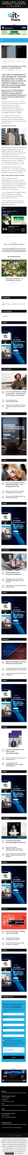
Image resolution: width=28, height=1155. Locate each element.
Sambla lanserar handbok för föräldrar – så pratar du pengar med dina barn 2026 (16, 406)
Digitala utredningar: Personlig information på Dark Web (16, 662)
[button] (2, 272)
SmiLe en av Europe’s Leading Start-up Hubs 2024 (15, 932)
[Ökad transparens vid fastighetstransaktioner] (14, 561)
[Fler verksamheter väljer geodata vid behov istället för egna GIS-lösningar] (14, 268)
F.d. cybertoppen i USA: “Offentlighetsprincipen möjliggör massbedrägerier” (14, 764)
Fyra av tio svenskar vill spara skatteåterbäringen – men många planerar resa (15, 484)
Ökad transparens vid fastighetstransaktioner (14, 573)
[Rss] (20, 6)
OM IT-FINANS (21, 2)
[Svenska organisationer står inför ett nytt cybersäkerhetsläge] (14, 739)
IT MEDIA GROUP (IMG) (20, 3)
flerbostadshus (16, 101)
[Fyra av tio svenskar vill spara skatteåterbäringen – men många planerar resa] (14, 472)
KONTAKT (13, 2)
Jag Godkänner (9, 1153)
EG (11, 123)
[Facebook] (7, 6)
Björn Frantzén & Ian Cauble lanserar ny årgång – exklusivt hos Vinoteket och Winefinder (16, 855)
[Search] (26, 40)
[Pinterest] (11, 6)
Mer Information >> (19, 1153)
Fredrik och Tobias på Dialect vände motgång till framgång (15, 943)
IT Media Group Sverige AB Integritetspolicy (11, 1127)
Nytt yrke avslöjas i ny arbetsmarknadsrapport (12, 400)
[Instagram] (9, 6)
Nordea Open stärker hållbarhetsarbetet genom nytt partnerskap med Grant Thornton (14, 849)
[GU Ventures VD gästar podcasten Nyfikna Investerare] (14, 830)
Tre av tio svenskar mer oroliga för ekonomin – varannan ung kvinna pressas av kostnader (16, 393)
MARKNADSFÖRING (7, 3)
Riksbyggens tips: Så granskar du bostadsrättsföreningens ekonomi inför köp (15, 580)
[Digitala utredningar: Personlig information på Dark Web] (14, 651)
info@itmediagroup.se (6, 1105)
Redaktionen (11, 70)
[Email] (18, 6)
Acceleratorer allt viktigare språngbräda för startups (13, 938)
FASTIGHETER (11, 60)
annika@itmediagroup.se (10, 1117)
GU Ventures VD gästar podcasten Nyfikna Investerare (16, 841)
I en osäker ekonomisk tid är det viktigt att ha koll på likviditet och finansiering (16, 669)
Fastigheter (8, 236)
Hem (4, 60)
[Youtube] (16, 6)
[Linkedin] (13, 6)
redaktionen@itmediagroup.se (19, 1105)
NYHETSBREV (5, 2)
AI (2, 236)
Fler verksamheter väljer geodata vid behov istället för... (14, 279)
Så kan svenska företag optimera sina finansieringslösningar (16, 497)
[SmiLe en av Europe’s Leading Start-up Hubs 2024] (14, 920)
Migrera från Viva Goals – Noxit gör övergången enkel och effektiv (15, 492)
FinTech (14, 236)
